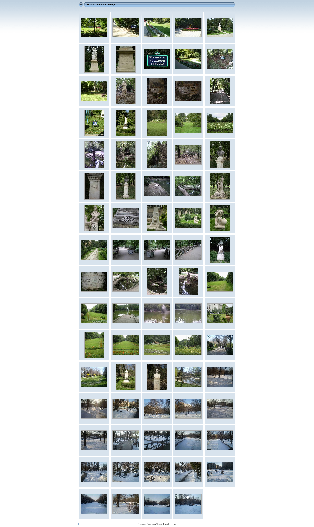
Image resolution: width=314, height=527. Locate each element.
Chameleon (167, 524)
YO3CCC (91, 4)
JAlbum (158, 524)
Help (174, 524)
